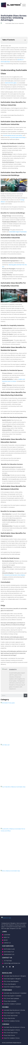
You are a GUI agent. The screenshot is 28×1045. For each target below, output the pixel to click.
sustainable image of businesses (18, 231)
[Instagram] (6, 967)
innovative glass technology (17, 137)
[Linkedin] (10, 967)
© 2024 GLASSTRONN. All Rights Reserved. (11, 1042)
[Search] (25, 695)
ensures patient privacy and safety (12, 135)
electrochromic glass (10, 83)
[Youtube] (13, 967)
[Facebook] (3, 967)
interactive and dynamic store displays (14, 575)
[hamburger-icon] (24, 5)
